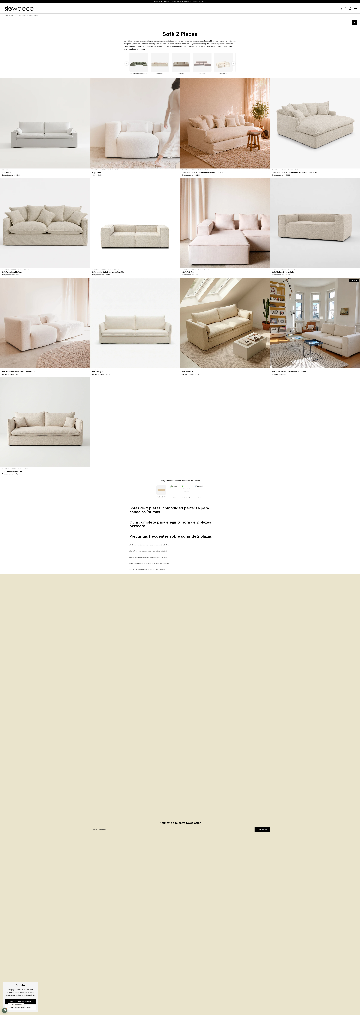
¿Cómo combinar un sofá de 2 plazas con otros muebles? (148, 557)
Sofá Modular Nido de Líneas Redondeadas (45, 327)
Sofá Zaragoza (135, 327)
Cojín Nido (135, 128)
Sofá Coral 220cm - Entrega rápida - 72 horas (315, 327)
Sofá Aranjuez (225, 327)
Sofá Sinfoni (45, 128)
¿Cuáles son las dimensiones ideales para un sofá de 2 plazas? (149, 545)
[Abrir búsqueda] (341, 9)
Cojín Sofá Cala (225, 228)
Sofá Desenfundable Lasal (45, 228)
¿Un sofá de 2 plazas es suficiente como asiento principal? (148, 551)
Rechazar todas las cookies (20, 1008)
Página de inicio (9, 15)
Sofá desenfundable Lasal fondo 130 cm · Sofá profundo (225, 128)
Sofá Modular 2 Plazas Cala (315, 228)
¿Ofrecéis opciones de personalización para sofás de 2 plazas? (149, 563)
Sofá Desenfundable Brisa (45, 427)
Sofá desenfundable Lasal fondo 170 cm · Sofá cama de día (315, 128)
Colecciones (22, 15)
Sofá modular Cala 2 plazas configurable (135, 228)
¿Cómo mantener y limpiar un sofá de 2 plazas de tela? (147, 569)
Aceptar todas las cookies (20, 1001)
